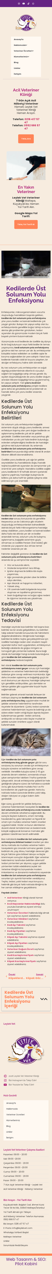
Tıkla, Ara (26, 139)
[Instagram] (19, 4)
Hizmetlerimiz (21, 56)
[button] (42, 999)
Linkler (17, 68)
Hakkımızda (20, 45)
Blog (16, 62)
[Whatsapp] (33, 4)
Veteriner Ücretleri (23, 51)
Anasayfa (18, 39)
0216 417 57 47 (31, 120)
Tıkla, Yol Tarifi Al (26, 224)
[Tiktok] (28, 4)
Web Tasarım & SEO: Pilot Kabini (26, 1262)
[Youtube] (24, 4)
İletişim (17, 74)
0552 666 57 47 (32, 127)
